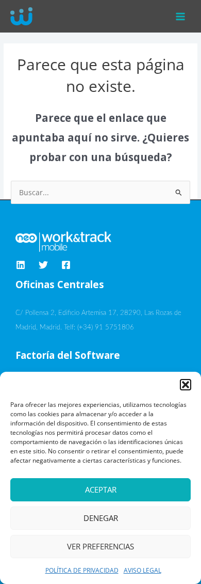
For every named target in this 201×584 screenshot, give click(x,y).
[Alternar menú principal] (180, 16)
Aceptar (100, 489)
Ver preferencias (100, 546)
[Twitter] (43, 265)
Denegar (100, 518)
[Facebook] (66, 265)
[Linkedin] (20, 265)
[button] (185, 385)
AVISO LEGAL (142, 570)
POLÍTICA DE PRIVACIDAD (82, 570)
